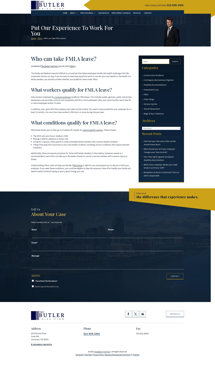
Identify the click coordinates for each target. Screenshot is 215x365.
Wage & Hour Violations (154, 113)
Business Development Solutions (117, 354)
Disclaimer (36, 275)
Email (35, 242)
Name (34, 229)
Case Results (103, 13)
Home (65, 13)
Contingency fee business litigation (159, 80)
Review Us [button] (175, 314)
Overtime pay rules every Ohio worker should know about (160, 143)
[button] (212, 348)
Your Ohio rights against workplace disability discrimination (159, 158)
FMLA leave (77, 165)
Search (175, 61)
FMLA (72, 66)
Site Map (88, 354)
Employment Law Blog (121, 13)
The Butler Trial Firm (49, 66)
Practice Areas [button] (86, 13)
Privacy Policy (98, 354)
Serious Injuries (150, 104)
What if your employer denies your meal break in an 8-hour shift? (160, 166)
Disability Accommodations (155, 85)
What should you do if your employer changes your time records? (159, 150)
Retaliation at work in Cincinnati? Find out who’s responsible (161, 174)
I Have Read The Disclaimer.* (46, 281)
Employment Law (151, 89)
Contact (148, 13)
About (72, 13)
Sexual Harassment (152, 109)
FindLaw (136, 354)
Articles (137, 13)
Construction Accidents (154, 75)
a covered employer (62, 97)
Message (35, 255)
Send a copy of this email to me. (47, 286)
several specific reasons (93, 130)
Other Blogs (149, 99)
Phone (111, 229)
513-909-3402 (175, 5)
